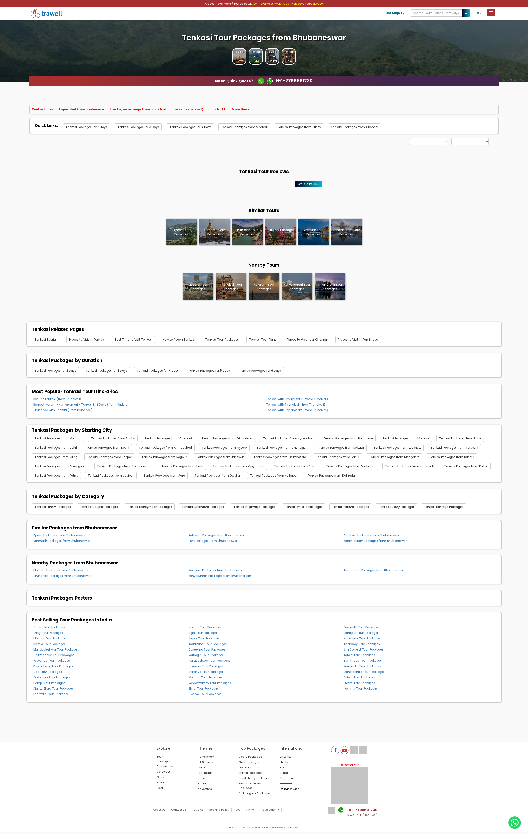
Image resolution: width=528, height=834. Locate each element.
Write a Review (308, 184)
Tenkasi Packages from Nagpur (164, 457)
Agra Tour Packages (203, 633)
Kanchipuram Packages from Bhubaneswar (375, 541)
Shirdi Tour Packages (204, 688)
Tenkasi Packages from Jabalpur (220, 457)
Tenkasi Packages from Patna (56, 475)
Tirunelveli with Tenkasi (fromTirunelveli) (63, 410)
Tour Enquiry (394, 13)
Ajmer (181, 232)
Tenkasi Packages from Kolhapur (274, 475)
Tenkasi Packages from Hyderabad (288, 438)
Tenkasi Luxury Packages (396, 507)
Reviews (197, 810)
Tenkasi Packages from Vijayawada (238, 466)
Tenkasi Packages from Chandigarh (283, 448)
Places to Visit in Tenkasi (87, 339)
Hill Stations (205, 762)
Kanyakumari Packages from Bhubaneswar (220, 576)
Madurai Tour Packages (197, 287)
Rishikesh (247, 232)
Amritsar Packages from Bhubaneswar (371, 535)
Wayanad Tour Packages (51, 661)
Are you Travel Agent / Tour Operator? (229, 3)
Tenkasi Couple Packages (99, 507)
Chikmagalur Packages (255, 793)
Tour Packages (164, 759)
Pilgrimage (205, 773)
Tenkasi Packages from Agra (164, 475)
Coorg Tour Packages (49, 627)
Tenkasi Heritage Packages (443, 507)
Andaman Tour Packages (51, 677)
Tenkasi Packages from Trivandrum (227, 438)
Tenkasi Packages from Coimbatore (279, 457)
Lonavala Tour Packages (51, 694)
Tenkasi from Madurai (272, 56)
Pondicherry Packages (254, 778)
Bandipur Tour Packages (361, 633)
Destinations (165, 766)
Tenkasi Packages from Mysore (224, 448)
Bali (282, 767)
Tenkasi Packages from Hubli (182, 466)
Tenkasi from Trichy (289, 56)
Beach (202, 778)
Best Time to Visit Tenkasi (133, 339)
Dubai (284, 773)
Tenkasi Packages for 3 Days (138, 127)
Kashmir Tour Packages (361, 688)
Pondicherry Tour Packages (53, 666)
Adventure (205, 789)
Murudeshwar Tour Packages (210, 661)
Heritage (204, 783)
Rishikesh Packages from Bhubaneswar (217, 535)
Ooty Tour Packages (48, 633)
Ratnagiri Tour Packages (206, 655)
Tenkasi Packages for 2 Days (86, 127)
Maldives (286, 783)
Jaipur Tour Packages (204, 638)
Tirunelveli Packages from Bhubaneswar (62, 576)
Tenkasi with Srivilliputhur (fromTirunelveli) (297, 399)
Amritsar (313, 232)
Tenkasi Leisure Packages (350, 507)
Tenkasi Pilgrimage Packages (254, 507)
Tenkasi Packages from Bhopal (109, 457)
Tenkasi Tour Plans (262, 339)
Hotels (161, 782)
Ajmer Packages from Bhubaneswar (59, 535)
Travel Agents (269, 810)
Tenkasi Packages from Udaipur (111, 475)
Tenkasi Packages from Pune (460, 438)
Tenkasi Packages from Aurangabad (61, 466)
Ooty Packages (249, 762)
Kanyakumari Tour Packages (297, 287)
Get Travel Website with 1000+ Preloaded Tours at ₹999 (288, 3)
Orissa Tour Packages (359, 677)
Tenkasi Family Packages (53, 507)
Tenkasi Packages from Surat (295, 466)
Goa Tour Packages (47, 672)
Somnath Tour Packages (362, 627)
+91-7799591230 (362, 810)
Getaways (164, 772)
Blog (160, 788)
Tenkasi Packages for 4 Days (190, 127)
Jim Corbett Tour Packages (364, 649)
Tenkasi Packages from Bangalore (348, 438)
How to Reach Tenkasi (179, 339)
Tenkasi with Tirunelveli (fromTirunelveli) (295, 404)
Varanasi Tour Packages (206, 666)
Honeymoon (206, 757)
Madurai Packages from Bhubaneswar (60, 570)
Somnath (214, 232)
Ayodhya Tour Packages (206, 672)
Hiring (250, 810)
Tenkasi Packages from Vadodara (350, 466)
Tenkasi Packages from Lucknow (397, 448)
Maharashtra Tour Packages (364, 672)
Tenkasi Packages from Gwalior (217, 475)
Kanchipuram (346, 232)
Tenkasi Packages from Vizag (56, 457)
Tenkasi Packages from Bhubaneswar (124, 466)
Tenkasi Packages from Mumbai (406, 438)
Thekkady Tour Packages (362, 644)
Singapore (287, 778)
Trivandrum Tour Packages (330, 287)
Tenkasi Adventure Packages (203, 507)
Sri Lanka (286, 757)
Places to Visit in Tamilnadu (358, 339)
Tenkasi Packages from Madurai (244, 127)
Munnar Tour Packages (50, 638)
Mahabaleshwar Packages (250, 786)
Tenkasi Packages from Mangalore (394, 457)
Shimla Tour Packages (49, 644)
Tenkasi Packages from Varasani (454, 448)
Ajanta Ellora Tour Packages (53, 688)
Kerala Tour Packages (359, 655)
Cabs (160, 777)
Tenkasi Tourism (47, 339)
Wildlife (203, 767)
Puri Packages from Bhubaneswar (213, 541)
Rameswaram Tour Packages (210, 683)
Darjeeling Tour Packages (207, 649)
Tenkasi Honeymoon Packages (149, 507)
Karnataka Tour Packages (362, 666)
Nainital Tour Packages (205, 627)
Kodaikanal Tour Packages (207, 644)
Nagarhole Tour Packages (362, 638)
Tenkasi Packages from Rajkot (466, 466)
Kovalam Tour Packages (264, 287)
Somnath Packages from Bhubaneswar (61, 541)
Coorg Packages (250, 757)
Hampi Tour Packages (49, 683)
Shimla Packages (251, 773)
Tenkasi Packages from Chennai (354, 127)
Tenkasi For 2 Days (239, 56)
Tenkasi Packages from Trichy (299, 127)
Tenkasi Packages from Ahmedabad (165, 448)
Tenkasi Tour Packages (222, 339)
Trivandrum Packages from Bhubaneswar (374, 570)
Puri (280, 230)
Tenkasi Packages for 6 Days (260, 371)
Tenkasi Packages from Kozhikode (410, 466)
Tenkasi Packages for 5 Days (209, 371)
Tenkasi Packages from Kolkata (341, 448)
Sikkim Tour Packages (359, 683)
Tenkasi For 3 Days (256, 56)
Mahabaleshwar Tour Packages (56, 649)
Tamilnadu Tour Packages (363, 661)
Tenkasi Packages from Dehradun (332, 475)
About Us (159, 810)
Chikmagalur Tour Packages (53, 655)
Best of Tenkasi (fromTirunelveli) (57, 399)
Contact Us (178, 810)
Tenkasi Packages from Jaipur (338, 457)
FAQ (237, 810)
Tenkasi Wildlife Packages (304, 507)
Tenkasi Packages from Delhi (56, 448)
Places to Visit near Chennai (307, 339)
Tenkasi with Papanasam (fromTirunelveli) (297, 410)
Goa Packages (249, 767)
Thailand (285, 762)
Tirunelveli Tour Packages (231, 287)
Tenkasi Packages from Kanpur (451, 457)
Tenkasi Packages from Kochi (107, 448)
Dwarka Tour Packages (205, 694)
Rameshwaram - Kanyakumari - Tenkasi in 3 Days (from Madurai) (81, 404)
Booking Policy (219, 810)
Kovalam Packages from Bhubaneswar (217, 570)
